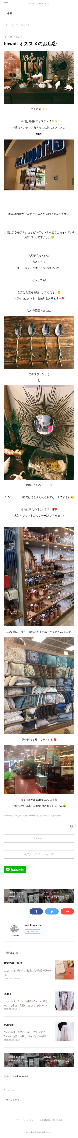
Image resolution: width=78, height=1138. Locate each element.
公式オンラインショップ (39, 854)
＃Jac (7, 994)
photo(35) (17, 815)
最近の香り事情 (13, 963)
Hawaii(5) (8, 815)
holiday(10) (33, 815)
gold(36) (57, 815)
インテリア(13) (45, 815)
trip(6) (25, 815)
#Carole (9, 1024)
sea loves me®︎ (20, 1076)
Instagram (39, 838)
